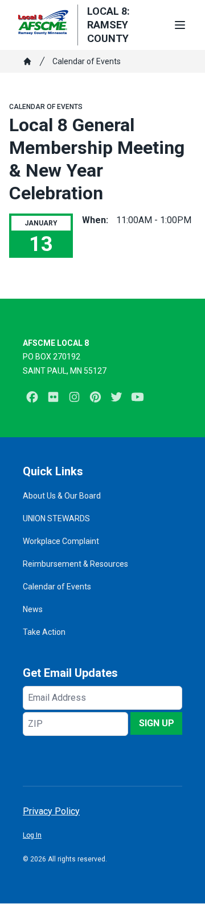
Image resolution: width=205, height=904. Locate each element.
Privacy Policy (51, 811)
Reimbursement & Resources (75, 563)
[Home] (27, 61)
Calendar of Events (86, 61)
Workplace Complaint (61, 541)
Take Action (44, 632)
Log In (32, 835)
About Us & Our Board (62, 495)
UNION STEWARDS (56, 518)
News (33, 609)
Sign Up (156, 723)
